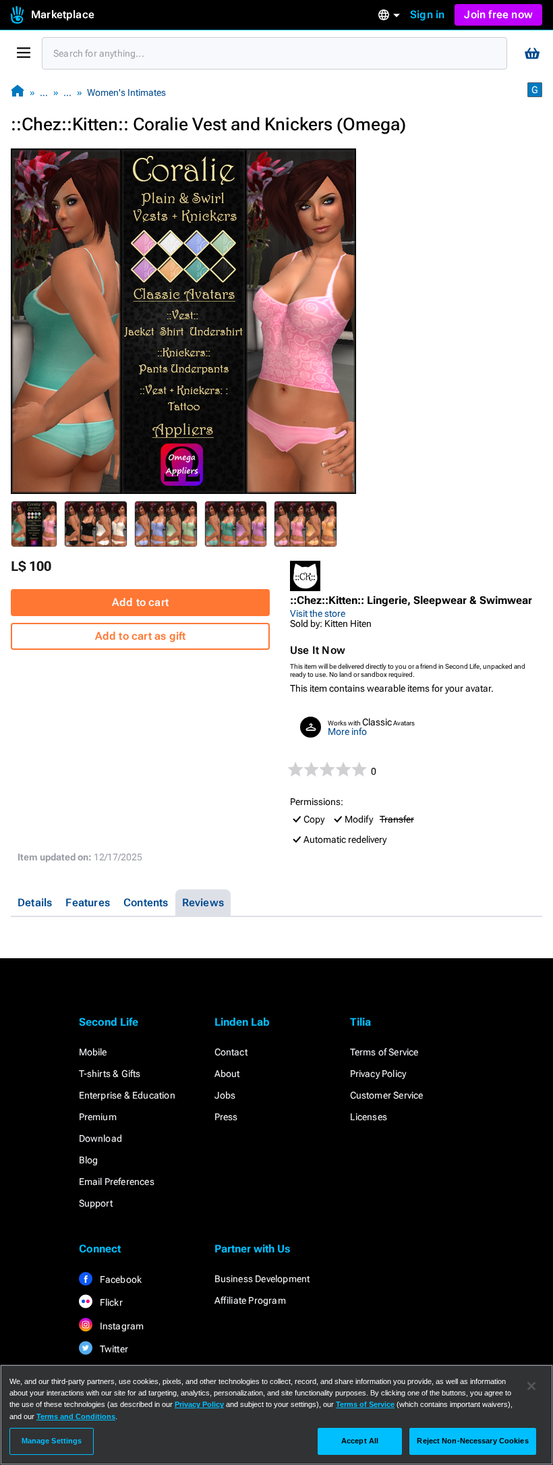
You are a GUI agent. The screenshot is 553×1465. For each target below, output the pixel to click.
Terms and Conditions (75, 1416)
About (227, 1073)
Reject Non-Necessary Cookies (472, 1441)
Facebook (120, 1279)
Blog (88, 1160)
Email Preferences (116, 1181)
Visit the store (317, 613)
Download (101, 1138)
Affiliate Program (250, 1300)
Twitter (113, 1349)
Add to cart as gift (140, 636)
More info (347, 731)
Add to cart (140, 602)
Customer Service (387, 1095)
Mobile (93, 1052)
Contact (231, 1052)
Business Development (262, 1278)
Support (96, 1203)
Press (226, 1116)
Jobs (225, 1095)
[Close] (531, 1386)
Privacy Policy (378, 1073)
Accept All (359, 1441)
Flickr (110, 1302)
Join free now (498, 14)
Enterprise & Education (127, 1095)
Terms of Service (384, 1052)
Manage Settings (52, 1441)
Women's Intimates (126, 92)
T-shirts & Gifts (110, 1073)
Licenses (369, 1116)
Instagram (121, 1326)
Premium (98, 1116)
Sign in (427, 14)
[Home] (17, 92)
